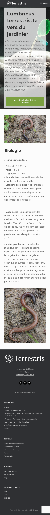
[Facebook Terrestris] (20, 383)
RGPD (6, 495)
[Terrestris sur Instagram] (25, 383)
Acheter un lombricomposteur (14, 444)
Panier (6, 453)
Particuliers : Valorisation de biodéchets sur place (21, 419)
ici (34, 392)
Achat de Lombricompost (12, 450)
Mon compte (8, 456)
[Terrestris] (15, 3)
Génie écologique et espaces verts (15, 425)
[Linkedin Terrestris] (29, 383)
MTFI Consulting (34, 510)
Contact (6, 428)
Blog (5, 478)
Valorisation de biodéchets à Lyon (15, 410)
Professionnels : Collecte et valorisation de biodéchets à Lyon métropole (24, 414)
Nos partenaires (9, 475)
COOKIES (7, 498)
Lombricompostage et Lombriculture (16, 422)
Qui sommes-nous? (10, 471)
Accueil (6, 407)
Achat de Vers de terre (11, 447)
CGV (5, 492)
